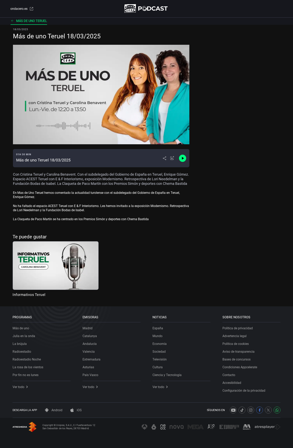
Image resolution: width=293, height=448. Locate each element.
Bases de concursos (236, 359)
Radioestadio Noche (27, 359)
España (157, 328)
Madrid (87, 328)
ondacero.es (19, 9)
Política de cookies (235, 344)
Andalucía (90, 344)
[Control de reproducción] (182, 158)
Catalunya (90, 336)
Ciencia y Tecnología (167, 375)
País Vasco (90, 375)
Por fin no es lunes (25, 375)
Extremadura (91, 359)
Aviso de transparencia (238, 351)
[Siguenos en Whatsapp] (277, 410)
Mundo (157, 336)
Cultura (157, 367)
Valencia (89, 351)
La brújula (20, 344)
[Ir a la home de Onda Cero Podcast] (146, 8)
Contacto (228, 375)
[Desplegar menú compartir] (164, 158)
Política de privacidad (237, 328)
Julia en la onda (24, 336)
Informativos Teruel (29, 295)
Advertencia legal (234, 336)
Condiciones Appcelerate (239, 367)
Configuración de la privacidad (243, 390)
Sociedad (159, 351)
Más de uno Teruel (31, 21)
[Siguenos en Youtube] (233, 410)
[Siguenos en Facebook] (259, 410)
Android (56, 410)
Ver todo (18, 387)
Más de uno (21, 328)
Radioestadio (22, 351)
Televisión (159, 359)
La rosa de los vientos (28, 367)
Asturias (88, 367)
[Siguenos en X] (268, 410)
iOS (79, 410)
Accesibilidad (231, 383)
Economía (159, 344)
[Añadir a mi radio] (172, 158)
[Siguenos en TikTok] (242, 410)
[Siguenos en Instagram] (250, 410)
